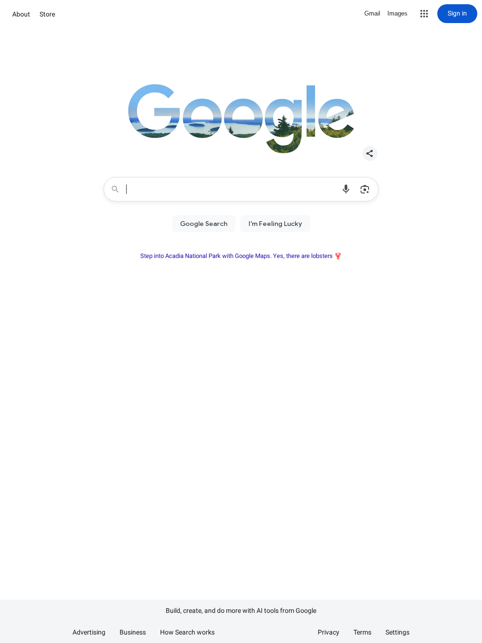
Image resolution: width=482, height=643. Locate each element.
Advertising (88, 632)
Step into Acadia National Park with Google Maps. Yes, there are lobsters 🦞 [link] (241, 255)
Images (397, 13)
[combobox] (231, 189)
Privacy (328, 632)
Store (47, 14)
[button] (424, 13)
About (21, 14)
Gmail (372, 13)
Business (133, 632)
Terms (362, 632)
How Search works (187, 632)
